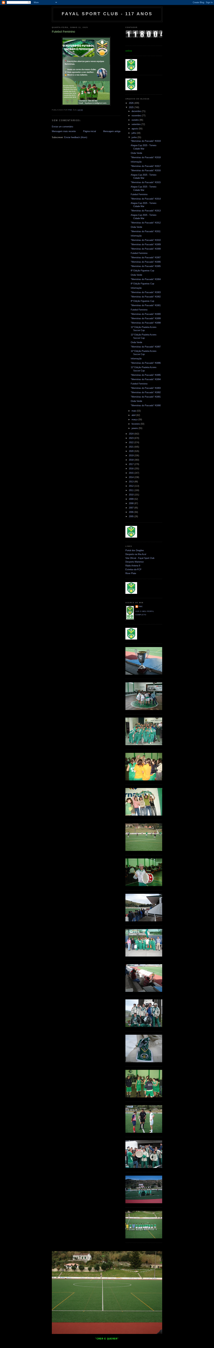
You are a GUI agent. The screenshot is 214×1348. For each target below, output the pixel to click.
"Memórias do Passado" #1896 (146, 363)
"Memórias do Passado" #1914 (146, 198)
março (135, 419)
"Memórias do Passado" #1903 (146, 292)
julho (134, 133)
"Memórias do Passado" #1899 (146, 318)
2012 (131, 486)
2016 (131, 468)
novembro (137, 115)
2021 (131, 447)
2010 (131, 494)
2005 (131, 516)
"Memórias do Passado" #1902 (146, 296)
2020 (131, 451)
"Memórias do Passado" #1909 (146, 244)
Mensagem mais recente (64, 131)
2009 (131, 499)
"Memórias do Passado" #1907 (146, 257)
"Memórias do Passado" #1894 (146, 379)
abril (134, 415)
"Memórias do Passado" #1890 (146, 405)
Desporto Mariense (134, 562)
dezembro (137, 111)
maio (134, 411)
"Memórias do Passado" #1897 (146, 346)
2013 (131, 481)
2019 (131, 455)
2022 (131, 442)
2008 (131, 503)
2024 (131, 433)
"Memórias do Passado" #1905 (146, 266)
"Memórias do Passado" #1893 (146, 388)
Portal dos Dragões (134, 550)
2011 (131, 490)
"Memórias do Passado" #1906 (146, 262)
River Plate (130, 573)
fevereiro (136, 424)
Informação (136, 162)
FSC (141, 606)
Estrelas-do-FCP (133, 569)
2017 (131, 464)
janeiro (135, 428)
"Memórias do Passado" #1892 (146, 392)
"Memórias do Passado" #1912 (146, 222)
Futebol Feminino (139, 194)
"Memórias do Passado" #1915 (146, 182)
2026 (131, 103)
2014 (131, 477)
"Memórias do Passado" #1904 (146, 279)
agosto (135, 128)
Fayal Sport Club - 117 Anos (107, 13)
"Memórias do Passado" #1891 (146, 396)
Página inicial (89, 131)
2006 (131, 512)
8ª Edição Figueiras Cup (142, 270)
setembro (136, 124)
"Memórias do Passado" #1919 (146, 141)
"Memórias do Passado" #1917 (146, 166)
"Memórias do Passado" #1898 (146, 323)
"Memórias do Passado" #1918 (146, 157)
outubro (135, 120)
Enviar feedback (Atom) (75, 137)
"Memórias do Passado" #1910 (146, 240)
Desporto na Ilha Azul (135, 554)
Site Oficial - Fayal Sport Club (139, 558)
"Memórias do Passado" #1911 (145, 231)
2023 (131, 438)
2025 (131, 107)
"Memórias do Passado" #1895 (146, 375)
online (128, 51)
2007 (131, 507)
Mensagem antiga (111, 131)
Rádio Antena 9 (132, 565)
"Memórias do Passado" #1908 (146, 249)
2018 (131, 460)
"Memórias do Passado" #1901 (146, 305)
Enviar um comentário (62, 126)
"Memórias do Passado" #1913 (146, 210)
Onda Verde (136, 153)
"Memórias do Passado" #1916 (146, 170)
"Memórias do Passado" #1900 (146, 314)
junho (134, 137)
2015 (131, 473)
